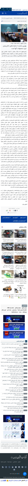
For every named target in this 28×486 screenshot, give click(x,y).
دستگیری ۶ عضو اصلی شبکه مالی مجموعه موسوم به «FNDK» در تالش (13, 384)
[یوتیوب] (12, 467)
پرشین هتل (16, 448)
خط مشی (15, 462)
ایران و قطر (4, 310)
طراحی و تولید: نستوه (13, 473)
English (13, 10)
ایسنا (22, 13)
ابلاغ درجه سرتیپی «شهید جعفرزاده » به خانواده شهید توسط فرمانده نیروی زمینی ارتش (12, 373)
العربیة (17, 10)
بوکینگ (24, 448)
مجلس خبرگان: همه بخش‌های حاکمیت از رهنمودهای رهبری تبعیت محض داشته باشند (12, 381)
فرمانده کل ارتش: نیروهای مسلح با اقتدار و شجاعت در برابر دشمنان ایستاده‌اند (12, 394)
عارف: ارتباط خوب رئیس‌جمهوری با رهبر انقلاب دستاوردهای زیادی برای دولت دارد (14, 390)
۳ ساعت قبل (25, 384)
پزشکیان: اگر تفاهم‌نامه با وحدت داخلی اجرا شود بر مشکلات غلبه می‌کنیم (13, 355)
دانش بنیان (15, 217)
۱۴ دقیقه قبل (25, 344)
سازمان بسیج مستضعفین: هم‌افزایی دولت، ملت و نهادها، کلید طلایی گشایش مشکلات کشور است (12, 366)
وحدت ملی (9, 310)
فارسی (20, 10)
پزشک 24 (17, 446)
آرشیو (10, 8)
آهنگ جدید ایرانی (23, 446)
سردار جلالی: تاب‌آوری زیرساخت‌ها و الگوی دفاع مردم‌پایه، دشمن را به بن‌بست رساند (14, 370)
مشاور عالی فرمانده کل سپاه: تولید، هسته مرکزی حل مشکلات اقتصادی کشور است (13, 352)
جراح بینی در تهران (5, 444)
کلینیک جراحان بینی (6, 448)
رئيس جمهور (22, 217)
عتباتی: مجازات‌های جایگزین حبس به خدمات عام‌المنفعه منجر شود (12, 400)
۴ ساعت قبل (25, 399)
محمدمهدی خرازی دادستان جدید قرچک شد (14, 397)
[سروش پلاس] (18, 467)
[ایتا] (22, 467)
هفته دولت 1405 (10, 308)
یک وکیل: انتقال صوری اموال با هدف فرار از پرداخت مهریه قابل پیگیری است (13, 411)
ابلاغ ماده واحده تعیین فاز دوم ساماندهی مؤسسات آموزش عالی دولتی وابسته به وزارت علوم (13, 407)
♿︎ (25, 474)
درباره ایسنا (9, 462)
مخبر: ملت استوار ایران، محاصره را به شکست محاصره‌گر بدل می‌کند (12, 344)
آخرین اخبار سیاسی (20, 341)
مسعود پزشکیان (18, 308)
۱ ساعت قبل (25, 355)
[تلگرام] (15, 467)
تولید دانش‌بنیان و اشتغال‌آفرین (19, 221)
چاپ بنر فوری (23, 444)
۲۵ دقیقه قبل (25, 347)
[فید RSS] (2, 467)
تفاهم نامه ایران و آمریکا (22, 310)
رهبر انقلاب (24, 312)
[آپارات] (13, 470)
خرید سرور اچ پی (11, 446)
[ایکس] (9, 467)
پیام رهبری (14, 310)
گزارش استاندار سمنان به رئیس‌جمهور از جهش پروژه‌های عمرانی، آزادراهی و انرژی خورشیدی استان (12, 359)
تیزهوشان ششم (4, 446)
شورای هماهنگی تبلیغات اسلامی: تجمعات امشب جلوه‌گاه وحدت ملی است (12, 403)
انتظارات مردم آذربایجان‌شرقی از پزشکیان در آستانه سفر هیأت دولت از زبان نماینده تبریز (12, 377)
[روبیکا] (25, 467)
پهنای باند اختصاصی (14, 444)
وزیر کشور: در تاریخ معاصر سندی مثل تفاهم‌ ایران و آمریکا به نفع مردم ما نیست (12, 363)
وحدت (20, 312)
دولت (25, 18)
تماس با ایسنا (3, 462)
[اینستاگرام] (5, 467)
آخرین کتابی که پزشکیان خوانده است (16, 388)
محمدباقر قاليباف (14, 312)
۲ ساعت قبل (25, 369)
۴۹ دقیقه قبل (25, 351)
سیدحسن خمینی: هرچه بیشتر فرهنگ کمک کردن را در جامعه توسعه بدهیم (12, 348)
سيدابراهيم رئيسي (6, 217)
